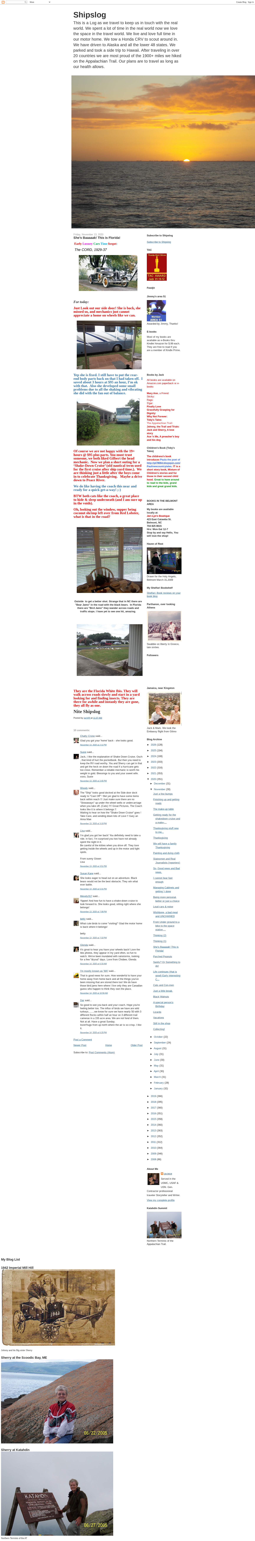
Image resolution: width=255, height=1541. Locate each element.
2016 (154, 1113)
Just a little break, (163, 990)
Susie (83, 752)
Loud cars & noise (163, 906)
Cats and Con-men (163, 985)
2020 (154, 779)
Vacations (158, 1017)
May (156, 1065)
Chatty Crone (87, 735)
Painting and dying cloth (166, 853)
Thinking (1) (159, 941)
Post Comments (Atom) (102, 1052)
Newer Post (79, 1045)
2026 (154, 744)
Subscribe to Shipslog (159, 241)
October (159, 1036)
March (158, 1076)
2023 (154, 761)
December (160, 783)
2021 (154, 773)
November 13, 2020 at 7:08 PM (93, 912)
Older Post (137, 1045)
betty (83, 918)
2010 (154, 1147)
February (159, 1082)
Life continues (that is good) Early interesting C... (166, 975)
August (158, 1048)
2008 (154, 1159)
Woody (84, 788)
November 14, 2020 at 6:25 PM (93, 1032)
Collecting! (159, 1029)
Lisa (82, 830)
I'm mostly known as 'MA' (94, 970)
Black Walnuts (161, 996)
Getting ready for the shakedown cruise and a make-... (166, 818)
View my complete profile (161, 1200)
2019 (154, 1096)
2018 (154, 1101)
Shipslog (89, 14)
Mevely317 (86, 896)
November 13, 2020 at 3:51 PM (93, 866)
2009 (154, 1153)
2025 (154, 750)
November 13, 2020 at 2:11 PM (93, 745)
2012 (154, 1136)
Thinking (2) (159, 935)
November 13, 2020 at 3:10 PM (93, 823)
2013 (154, 1130)
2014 (154, 1124)
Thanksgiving (160, 837)
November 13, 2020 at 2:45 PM (93, 781)
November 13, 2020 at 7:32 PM (93, 938)
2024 (154, 756)
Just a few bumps (163, 793)
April (157, 1071)
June (157, 1059)
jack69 (168, 1174)
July (156, 1054)
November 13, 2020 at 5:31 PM (93, 889)
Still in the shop (161, 1023)
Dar (82, 1000)
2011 (154, 1142)
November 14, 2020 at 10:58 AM (94, 993)
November (160, 789)
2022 (154, 767)
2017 (154, 1107)
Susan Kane (86, 873)
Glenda (84, 944)
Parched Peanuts (162, 956)
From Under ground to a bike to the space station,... (166, 925)
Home (108, 1045)
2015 (154, 1119)
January (159, 1088)
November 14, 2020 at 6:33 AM (93, 964)
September (160, 1042)
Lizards (157, 1012)
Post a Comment (82, 1039)
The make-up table (163, 809)
